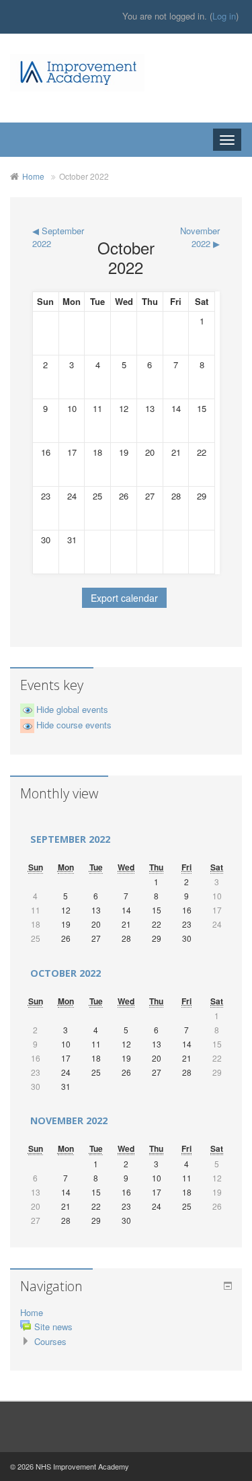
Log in (224, 15)
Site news (53, 1326)
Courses (50, 1341)
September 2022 (70, 839)
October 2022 (84, 176)
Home (33, 176)
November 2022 (69, 1120)
